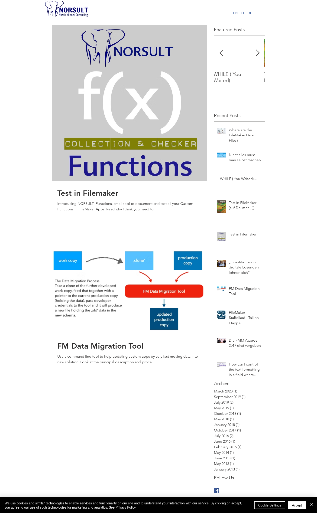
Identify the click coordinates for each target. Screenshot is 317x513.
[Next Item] (258, 53)
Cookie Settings (269, 505)
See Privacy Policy (122, 507)
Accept (297, 505)
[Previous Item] (221, 53)
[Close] (311, 505)
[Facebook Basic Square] (216, 490)
